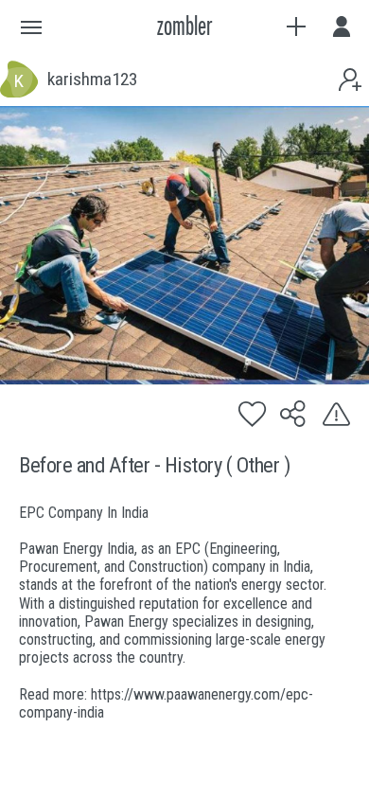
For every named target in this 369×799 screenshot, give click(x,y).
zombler (184, 26)
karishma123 (92, 79)
